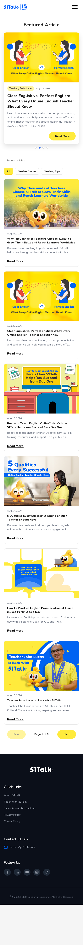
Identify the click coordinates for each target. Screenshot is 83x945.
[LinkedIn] (17, 867)
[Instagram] (36, 867)
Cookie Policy (12, 817)
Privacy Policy (12, 810)
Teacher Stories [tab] (27, 167)
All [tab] (8, 167)
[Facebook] (7, 867)
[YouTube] (27, 867)
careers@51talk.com (22, 843)
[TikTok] (46, 867)
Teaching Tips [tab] (52, 167)
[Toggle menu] (75, 7)
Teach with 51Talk (15, 797)
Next (67, 730)
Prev (16, 730)
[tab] (36, 143)
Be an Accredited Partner (19, 804)
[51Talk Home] (16, 7)
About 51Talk (12, 791)
